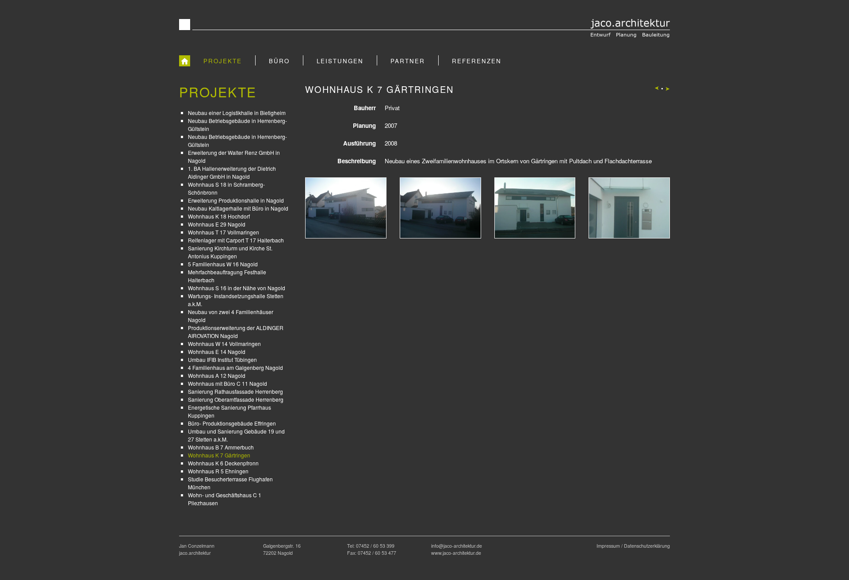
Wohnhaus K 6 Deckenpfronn (223, 463)
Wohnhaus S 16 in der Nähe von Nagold (236, 288)
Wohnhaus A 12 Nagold (216, 375)
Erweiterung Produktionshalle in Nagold (236, 200)
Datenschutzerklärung (647, 545)
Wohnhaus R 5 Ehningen (218, 471)
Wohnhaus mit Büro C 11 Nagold (227, 383)
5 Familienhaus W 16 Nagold (223, 264)
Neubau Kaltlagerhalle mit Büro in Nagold (238, 208)
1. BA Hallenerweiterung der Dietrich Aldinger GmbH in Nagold (232, 172)
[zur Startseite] (184, 60)
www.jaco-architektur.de (456, 552)
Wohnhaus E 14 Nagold (216, 351)
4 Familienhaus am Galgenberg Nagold (235, 367)
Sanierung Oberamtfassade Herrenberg (235, 399)
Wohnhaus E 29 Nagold (216, 224)
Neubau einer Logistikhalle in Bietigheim (237, 112)
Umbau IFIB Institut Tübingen (222, 359)
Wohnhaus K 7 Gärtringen (219, 455)
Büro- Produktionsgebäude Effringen (232, 423)
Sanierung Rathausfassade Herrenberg (235, 391)
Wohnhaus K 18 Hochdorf (219, 216)
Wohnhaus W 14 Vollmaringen (224, 343)
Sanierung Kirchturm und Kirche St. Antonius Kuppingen (230, 252)
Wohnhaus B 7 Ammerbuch (221, 447)
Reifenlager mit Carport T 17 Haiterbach (236, 240)
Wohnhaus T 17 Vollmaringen (223, 232)
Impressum (608, 545)
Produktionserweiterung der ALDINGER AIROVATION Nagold (235, 331)
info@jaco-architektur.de (456, 545)
